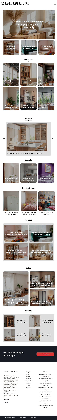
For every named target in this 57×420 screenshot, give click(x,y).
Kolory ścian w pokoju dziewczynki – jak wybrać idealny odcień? (46, 47)
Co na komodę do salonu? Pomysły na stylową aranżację (29, 24)
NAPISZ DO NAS (45, 354)
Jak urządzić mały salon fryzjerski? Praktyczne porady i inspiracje (28, 106)
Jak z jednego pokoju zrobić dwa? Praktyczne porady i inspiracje (42, 302)
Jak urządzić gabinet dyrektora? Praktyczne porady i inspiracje (44, 82)
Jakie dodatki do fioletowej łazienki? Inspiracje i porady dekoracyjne (45, 179)
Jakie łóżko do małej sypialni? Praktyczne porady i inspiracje (22, 335)
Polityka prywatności (10, 417)
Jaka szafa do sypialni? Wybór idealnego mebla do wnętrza (22, 321)
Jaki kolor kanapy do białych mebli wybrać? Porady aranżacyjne (29, 47)
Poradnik (28, 220)
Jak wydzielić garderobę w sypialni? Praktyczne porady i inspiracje (11, 47)
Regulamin (33, 417)
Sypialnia (28, 310)
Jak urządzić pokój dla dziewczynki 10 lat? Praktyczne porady (29, 213)
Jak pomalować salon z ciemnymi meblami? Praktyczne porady (42, 284)
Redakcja (6, 399)
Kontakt (6, 402)
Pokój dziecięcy (28, 188)
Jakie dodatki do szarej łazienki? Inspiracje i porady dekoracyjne (28, 179)
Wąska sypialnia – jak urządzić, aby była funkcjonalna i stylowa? (47, 321)
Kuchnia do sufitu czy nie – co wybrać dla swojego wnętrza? (25, 153)
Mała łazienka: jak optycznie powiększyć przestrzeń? (11, 179)
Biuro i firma (28, 60)
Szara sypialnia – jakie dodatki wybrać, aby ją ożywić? (47, 335)
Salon (28, 268)
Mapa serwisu (22, 417)
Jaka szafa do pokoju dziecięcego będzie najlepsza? (11, 213)
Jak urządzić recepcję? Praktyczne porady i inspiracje (44, 106)
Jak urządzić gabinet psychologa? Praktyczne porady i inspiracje (27, 82)
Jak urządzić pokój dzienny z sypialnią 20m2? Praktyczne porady (14, 301)
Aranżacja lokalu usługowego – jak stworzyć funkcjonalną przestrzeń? (11, 82)
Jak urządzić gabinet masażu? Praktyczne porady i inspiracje (10, 106)
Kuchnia (28, 119)
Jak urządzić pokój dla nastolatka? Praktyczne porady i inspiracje (46, 213)
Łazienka (28, 160)
